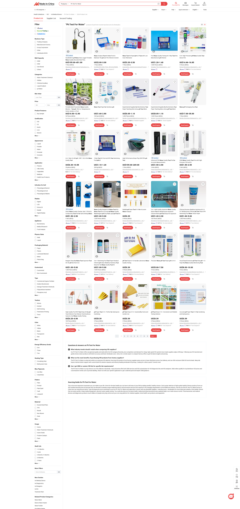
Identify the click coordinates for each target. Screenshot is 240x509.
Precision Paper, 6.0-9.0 (163, 261)
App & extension (183, 10)
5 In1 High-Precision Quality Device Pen (192, 57)
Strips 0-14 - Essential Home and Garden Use (135, 313)
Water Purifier (39, 506)
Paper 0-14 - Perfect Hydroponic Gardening (106, 313)
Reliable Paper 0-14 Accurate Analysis (134, 210)
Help (172, 10)
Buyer (163, 10)
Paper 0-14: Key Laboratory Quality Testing (136, 262)
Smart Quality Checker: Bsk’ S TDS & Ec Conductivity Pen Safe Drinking (79, 212)
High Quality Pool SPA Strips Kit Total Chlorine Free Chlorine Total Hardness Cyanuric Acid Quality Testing (78, 314)
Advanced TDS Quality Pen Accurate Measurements (163, 161)
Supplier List (51, 18)
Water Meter (38, 500)
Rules (205, 10)
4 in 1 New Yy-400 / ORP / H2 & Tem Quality (79, 159)
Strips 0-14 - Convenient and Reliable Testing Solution (164, 313)
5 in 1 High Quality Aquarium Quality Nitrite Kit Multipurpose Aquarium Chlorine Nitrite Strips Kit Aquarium (163, 211)
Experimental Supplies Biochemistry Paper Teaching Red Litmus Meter (135, 108)
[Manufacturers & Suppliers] (44, 4)
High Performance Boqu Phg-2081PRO (135, 159)
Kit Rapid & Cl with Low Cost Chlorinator (135, 57)
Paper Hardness (104, 107)
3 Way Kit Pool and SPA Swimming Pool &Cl (107, 159)
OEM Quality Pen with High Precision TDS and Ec (191, 161)
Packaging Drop (189, 107)
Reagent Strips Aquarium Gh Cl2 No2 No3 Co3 (79, 262)
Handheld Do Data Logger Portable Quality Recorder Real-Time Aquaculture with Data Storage (79, 59)
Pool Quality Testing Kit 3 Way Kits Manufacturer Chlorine (164, 57)
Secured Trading (66, 18)
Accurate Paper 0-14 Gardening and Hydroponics (192, 313)
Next (152, 336)
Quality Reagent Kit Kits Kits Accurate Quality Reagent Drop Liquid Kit (107, 211)
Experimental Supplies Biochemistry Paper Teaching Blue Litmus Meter (164, 108)
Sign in (204, 5)
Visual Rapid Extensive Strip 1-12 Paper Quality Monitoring (192, 262)
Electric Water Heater (41, 503)
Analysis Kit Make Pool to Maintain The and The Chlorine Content (106, 57)
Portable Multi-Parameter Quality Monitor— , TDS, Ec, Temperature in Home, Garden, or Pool (78, 109)
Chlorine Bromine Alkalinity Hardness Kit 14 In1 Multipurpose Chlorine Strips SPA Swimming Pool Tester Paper (193, 211)
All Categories (40, 10)
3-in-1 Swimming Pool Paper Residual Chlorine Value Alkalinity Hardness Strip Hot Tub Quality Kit (106, 263)
